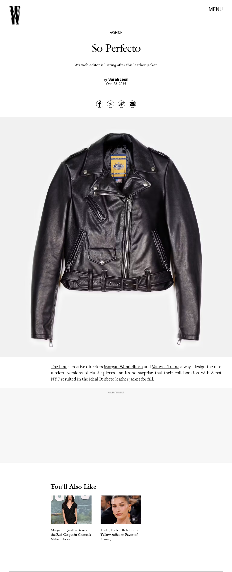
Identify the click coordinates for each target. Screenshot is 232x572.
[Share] (99, 104)
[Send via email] (132, 104)
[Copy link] (121, 104)
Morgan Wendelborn (123, 367)
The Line (59, 367)
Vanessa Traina (165, 367)
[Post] (110, 104)
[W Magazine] (15, 15)
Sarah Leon (118, 79)
